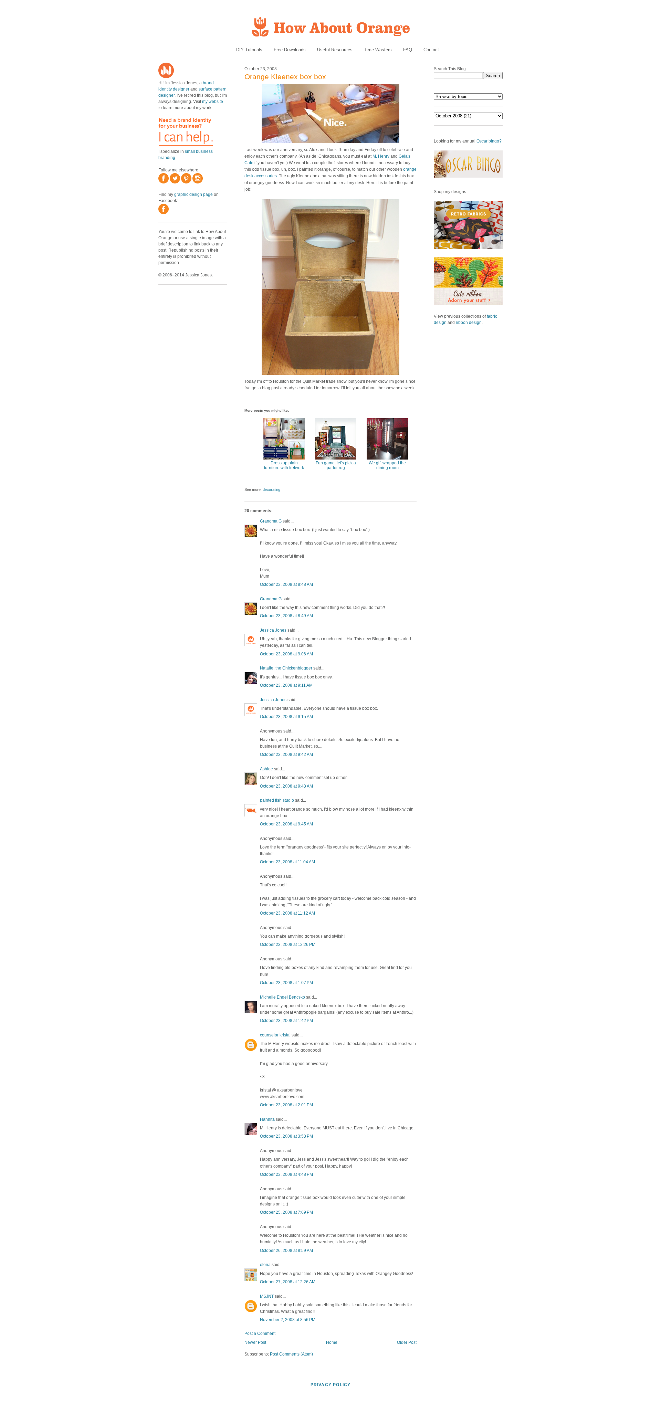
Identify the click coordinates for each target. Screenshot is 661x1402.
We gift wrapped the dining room (387, 465)
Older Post (407, 1342)
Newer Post (255, 1342)
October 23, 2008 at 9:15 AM (286, 716)
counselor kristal (275, 1035)
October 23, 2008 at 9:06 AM (286, 654)
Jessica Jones (273, 630)
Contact (431, 49)
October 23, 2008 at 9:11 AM (286, 685)
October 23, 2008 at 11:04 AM (287, 862)
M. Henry (381, 156)
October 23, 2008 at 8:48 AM (286, 584)
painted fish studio (277, 800)
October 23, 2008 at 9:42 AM (286, 754)
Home (331, 1342)
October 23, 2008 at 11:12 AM (287, 913)
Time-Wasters (378, 49)
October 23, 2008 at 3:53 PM (286, 1136)
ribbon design (469, 322)
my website (212, 101)
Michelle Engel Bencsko (282, 997)
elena (265, 1264)
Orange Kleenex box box (285, 77)
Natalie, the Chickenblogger (286, 668)
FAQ (407, 49)
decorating (271, 489)
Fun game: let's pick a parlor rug (336, 465)
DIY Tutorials (249, 49)
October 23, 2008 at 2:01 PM (286, 1105)
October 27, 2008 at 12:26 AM (287, 1281)
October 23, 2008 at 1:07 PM (286, 982)
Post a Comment (259, 1333)
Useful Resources (335, 49)
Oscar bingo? (489, 141)
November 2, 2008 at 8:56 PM (287, 1319)
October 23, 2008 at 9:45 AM (286, 824)
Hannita (267, 1119)
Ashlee (266, 769)
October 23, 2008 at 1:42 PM (286, 1020)
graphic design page (193, 194)
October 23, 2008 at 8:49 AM (286, 615)
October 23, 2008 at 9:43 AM (286, 786)
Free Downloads (290, 49)
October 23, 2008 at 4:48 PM (286, 1174)
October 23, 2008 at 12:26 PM (287, 944)
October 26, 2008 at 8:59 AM (286, 1250)
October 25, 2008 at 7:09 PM (286, 1212)
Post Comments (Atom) (291, 1354)
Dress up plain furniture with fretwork (284, 465)
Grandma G (271, 521)
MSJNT (267, 1296)
